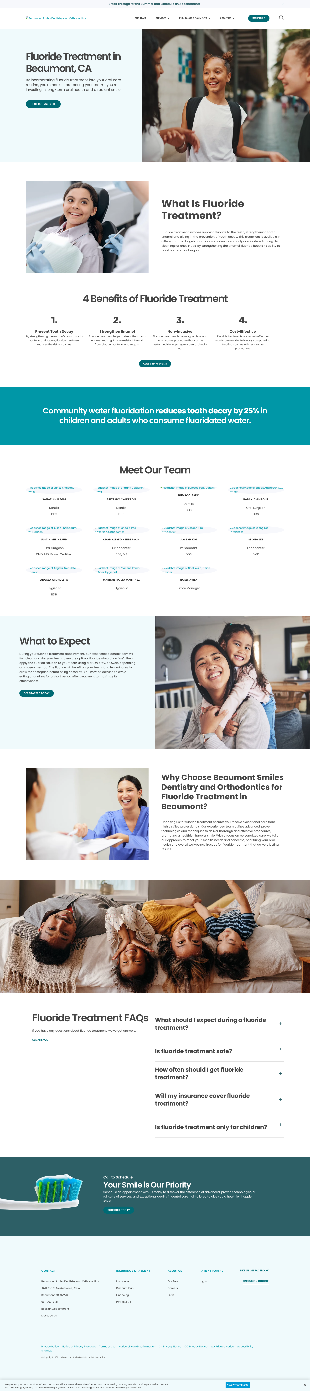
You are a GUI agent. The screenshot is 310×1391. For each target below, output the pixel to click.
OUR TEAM (140, 18)
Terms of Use (107, 1346)
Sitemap (46, 1350)
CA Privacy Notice (170, 1346)
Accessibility (245, 1346)
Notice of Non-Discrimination (137, 1346)
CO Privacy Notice (196, 1346)
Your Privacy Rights (237, 1384)
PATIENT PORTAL (211, 1271)
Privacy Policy (50, 1346)
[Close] (304, 1384)
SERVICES (161, 18)
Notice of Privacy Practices (79, 1346)
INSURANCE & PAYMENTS (193, 18)
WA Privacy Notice (222, 1346)
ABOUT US (225, 18)
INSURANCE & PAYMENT (133, 1271)
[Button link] (281, 18)
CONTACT (48, 1271)
